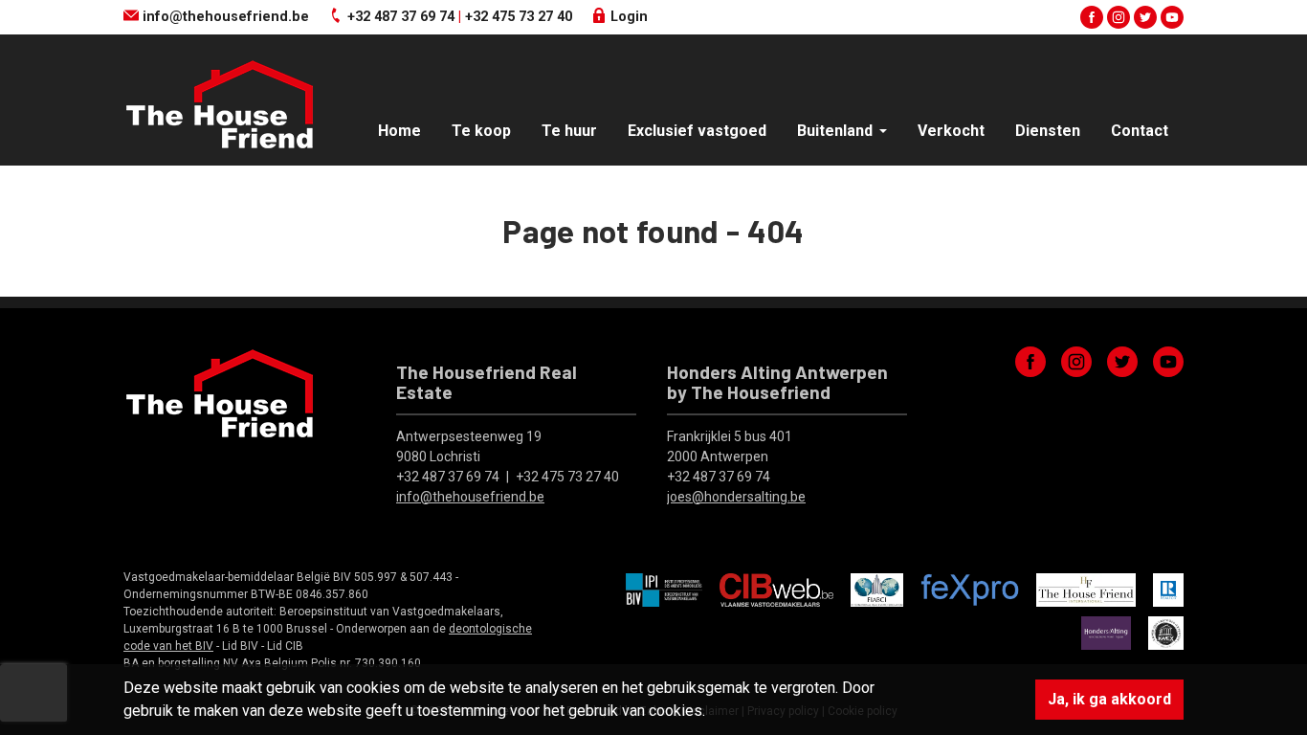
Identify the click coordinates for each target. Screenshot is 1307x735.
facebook (1091, 17)
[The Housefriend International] (1086, 588)
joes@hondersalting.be (736, 496)
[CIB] (776, 588)
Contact (1139, 131)
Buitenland (836, 131)
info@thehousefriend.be (224, 17)
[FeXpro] (969, 588)
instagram (1118, 17)
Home (399, 131)
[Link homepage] (219, 103)
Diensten (1047, 131)
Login (627, 17)
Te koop (481, 131)
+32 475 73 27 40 (518, 17)
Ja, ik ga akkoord (1109, 699)
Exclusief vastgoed (697, 131)
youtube (1172, 17)
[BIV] (664, 588)
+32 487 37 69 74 (400, 17)
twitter (1145, 17)
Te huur (569, 131)
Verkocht (951, 131)
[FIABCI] (877, 588)
